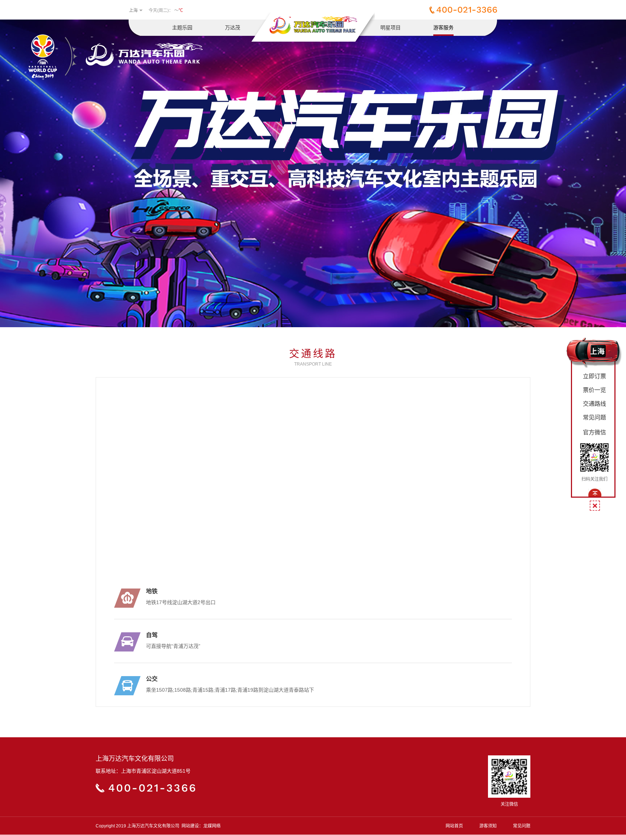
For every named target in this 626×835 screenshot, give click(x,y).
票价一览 (594, 390)
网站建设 (190, 825)
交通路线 (594, 404)
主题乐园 (182, 27)
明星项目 (390, 27)
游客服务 (443, 27)
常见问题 (521, 825)
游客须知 (488, 825)
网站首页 (454, 825)
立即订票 (594, 376)
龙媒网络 (212, 825)
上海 (133, 10)
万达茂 (232, 27)
